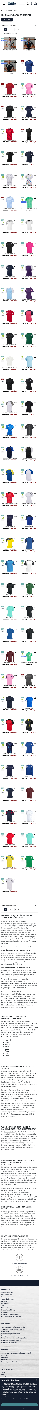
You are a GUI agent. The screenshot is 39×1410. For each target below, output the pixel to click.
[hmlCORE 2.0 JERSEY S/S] (9, 251)
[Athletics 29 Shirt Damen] (9, 160)
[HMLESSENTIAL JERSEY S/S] (9, 388)
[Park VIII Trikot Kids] (29, 638)
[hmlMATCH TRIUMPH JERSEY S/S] (9, 138)
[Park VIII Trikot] (29, 251)
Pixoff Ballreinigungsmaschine (10, 1333)
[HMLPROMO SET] (29, 138)
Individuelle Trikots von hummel (11, 1340)
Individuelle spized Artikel (9, 1342)
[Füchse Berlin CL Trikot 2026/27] (29, 47)
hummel (8, 1040)
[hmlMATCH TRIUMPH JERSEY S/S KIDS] (9, 501)
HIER (15, 1185)
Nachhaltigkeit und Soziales (9, 1362)
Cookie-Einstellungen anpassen (11, 1316)
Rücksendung (5, 1303)
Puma (7, 1051)
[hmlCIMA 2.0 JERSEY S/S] (29, 410)
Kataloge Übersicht (7, 1336)
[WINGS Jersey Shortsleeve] (29, 547)
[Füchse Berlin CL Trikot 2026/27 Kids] (9, 70)
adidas (7, 1047)
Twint (3, 1372)
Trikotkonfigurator (7, 1223)
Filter (7, 19)
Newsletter (4, 1357)
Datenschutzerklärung (8, 1310)
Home (2, 10)
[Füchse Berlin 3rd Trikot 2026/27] (9, 47)
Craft (6, 1053)
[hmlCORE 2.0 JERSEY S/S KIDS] (29, 160)
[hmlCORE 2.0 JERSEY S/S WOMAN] (29, 92)
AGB (2, 1305)
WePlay (12, 1034)
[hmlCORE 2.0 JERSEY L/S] (29, 774)
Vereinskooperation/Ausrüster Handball (13, 1329)
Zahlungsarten (5, 1297)
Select (7, 1049)
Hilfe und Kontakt (6, 1295)
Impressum (4, 1312)
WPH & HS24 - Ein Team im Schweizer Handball (16, 1353)
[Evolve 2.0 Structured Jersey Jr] (9, 365)
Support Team (6, 1248)
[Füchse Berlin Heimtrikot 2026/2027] (29, 206)
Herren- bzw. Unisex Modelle (11, 1138)
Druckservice (5, 1331)
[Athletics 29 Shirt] (9, 229)
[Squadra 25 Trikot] (29, 706)
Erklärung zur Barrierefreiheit (10, 1314)
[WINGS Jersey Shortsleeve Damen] (29, 569)
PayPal (3, 1375)
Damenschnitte (9, 1132)
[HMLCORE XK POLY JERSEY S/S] (29, 70)
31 (16, 30)
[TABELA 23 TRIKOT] (29, 365)
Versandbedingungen (7, 1299)
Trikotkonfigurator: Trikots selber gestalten (14, 1338)
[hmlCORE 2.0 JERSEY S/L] (9, 524)
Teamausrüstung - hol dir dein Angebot (13, 1327)
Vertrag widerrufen (7, 1292)
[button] (4, 4)
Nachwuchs (20, 1147)
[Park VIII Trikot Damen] (9, 274)
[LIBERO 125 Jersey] (29, 433)
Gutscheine (4, 1359)
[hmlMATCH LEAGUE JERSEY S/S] (29, 274)
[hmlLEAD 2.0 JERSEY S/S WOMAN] (29, 388)
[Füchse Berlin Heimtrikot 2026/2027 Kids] (29, 660)
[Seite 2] (18, 29)
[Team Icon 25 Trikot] (9, 433)
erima (7, 1042)
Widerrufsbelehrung (7, 1308)
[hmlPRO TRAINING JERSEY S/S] (9, 706)
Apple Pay (4, 1377)
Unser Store (5, 1355)
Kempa (7, 1044)
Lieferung (4, 1301)
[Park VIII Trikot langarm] (9, 660)
